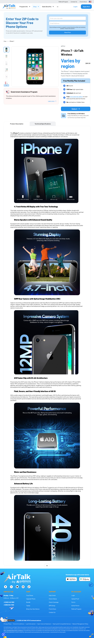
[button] (3, 634)
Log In (75, 6)
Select (74, 109)
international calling (76, 96)
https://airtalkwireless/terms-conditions (13, 630)
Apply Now (86, 6)
